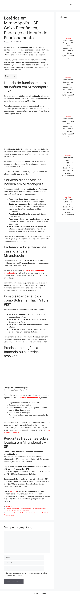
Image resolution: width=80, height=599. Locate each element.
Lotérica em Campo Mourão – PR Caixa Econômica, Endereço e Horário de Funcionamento (68, 168)
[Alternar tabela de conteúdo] (12, 76)
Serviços (9, 506)
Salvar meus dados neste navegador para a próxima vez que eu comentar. (26, 574)
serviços (13, 491)
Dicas (72, 5)
